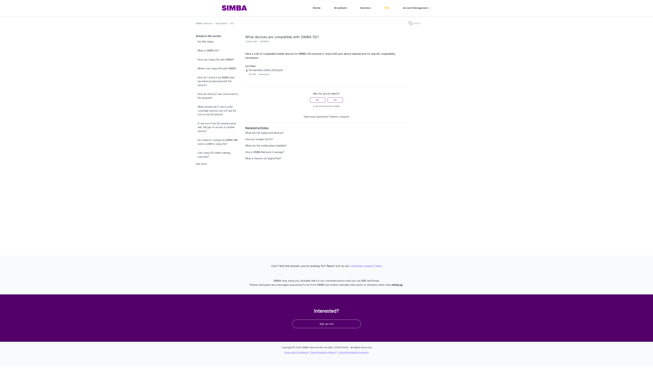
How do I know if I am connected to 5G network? (218, 96)
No (335, 100)
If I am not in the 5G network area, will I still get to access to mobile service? (217, 127)
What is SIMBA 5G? (208, 50)
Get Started (221, 23)
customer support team (366, 266)
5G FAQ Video (206, 42)
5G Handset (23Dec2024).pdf (266, 70)
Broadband (340, 8)
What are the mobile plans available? (266, 145)
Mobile (317, 8)
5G (232, 23)
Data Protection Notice (323, 352)
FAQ (386, 8)
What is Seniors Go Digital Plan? (263, 158)
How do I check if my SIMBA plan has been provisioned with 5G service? (216, 81)
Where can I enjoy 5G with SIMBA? (217, 68)
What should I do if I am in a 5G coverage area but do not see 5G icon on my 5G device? (217, 111)
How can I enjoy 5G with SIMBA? (216, 59)
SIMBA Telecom (204, 23)
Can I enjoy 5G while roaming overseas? (214, 155)
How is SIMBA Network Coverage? (264, 152)
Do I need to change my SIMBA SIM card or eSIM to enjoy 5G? (218, 142)
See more (201, 164)
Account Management (415, 8)
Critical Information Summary (353, 352)
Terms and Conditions (296, 352)
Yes (317, 100)
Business (366, 8)
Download (264, 74)
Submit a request (339, 117)
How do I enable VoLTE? (259, 139)
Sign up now (327, 324)
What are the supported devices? (264, 133)
